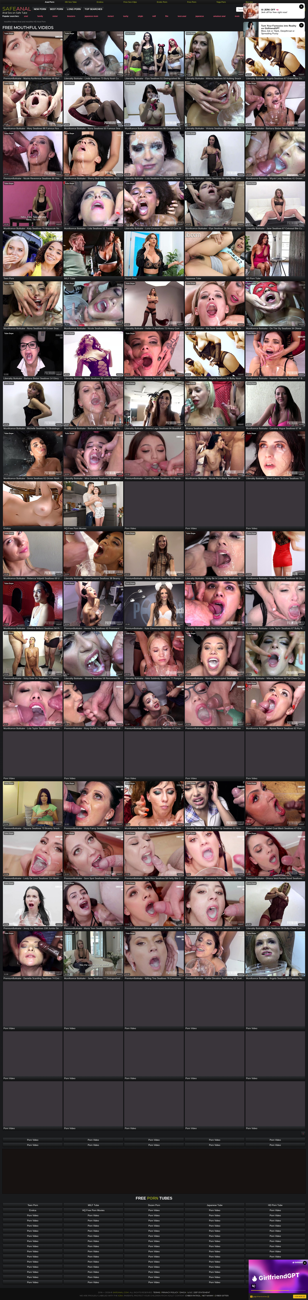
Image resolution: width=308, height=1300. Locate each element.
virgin (140, 16)
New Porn (40, 9)
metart (111, 16)
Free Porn (191, 2)
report (58, 74)
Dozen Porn (154, 1205)
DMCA (183, 1292)
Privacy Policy (170, 1292)
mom (237, 16)
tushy (125, 16)
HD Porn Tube (275, 1205)
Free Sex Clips (130, 2)
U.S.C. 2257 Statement (199, 1292)
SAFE (16, 9)
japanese (200, 16)
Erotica (100, 2)
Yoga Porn (221, 2)
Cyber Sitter (222, 1295)
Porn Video (32, 1140)
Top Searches (93, 9)
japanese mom (91, 16)
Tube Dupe (8, 33)
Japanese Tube (214, 1205)
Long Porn (74, 9)
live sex (249, 2)
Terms (156, 1292)
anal (26, 16)
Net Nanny (207, 1295)
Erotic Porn (162, 2)
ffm (166, 16)
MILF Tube (93, 1205)
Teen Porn (33, 1205)
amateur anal (219, 16)
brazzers (71, 16)
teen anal (182, 16)
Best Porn (56, 9)
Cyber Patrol (193, 1295)
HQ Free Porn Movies (93, 1210)
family (40, 16)
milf (154, 16)
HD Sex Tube (71, 2)
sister (55, 16)
